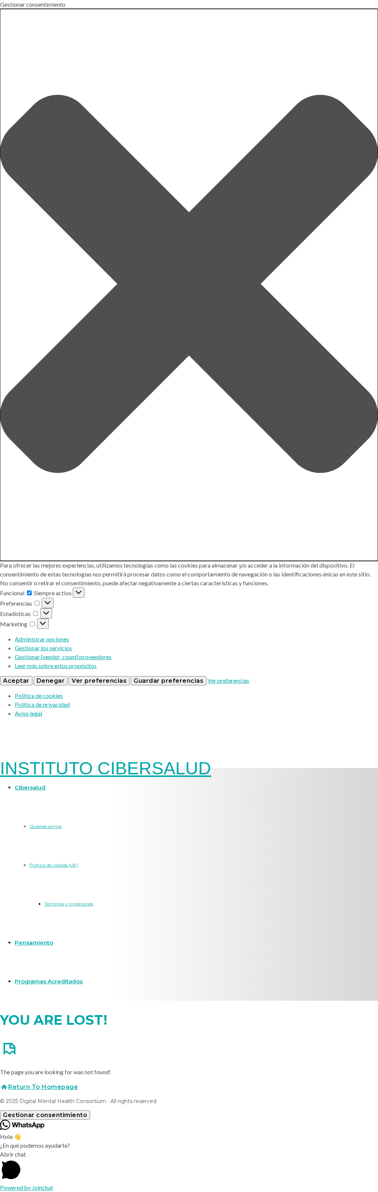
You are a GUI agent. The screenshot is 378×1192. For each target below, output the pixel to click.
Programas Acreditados (49, 981)
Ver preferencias (99, 680)
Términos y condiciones (68, 904)
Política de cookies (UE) (54, 865)
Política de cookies (39, 695)
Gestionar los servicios (43, 647)
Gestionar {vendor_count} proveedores (63, 656)
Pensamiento (34, 942)
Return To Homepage (43, 1086)
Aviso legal (28, 713)
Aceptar (16, 680)
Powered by (26, 1187)
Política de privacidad (42, 704)
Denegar (51, 680)
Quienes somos (46, 826)
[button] (189, 285)
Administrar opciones (42, 639)
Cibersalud (30, 787)
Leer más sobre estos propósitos (56, 665)
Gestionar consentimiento (45, 1115)
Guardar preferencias (168, 680)
